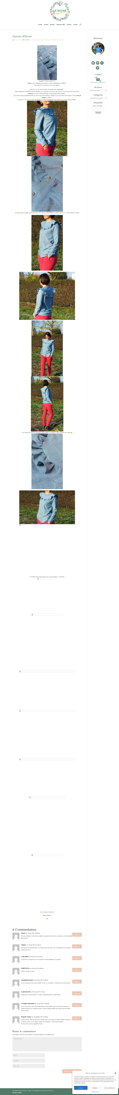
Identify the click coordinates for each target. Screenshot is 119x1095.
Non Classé (41, 40)
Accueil (40, 24)
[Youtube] (98, 68)
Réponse (77, 934)
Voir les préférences (109, 1088)
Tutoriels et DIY (61, 24)
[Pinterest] (102, 63)
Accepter (80, 1088)
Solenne (23, 945)
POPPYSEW (25, 968)
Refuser (95, 1088)
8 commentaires (60, 40)
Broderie (52, 24)
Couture (46, 24)
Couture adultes (33, 40)
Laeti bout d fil (25, 992)
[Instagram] (98, 63)
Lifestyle (69, 24)
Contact (75, 24)
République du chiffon (49, 40)
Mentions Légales (95, 1091)
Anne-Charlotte (18, 40)
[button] (115, 1073)
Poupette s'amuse (26, 1017)
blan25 (23, 933)
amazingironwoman (27, 980)
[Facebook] (93, 63)
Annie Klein (24, 957)
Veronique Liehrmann (27, 1003)
